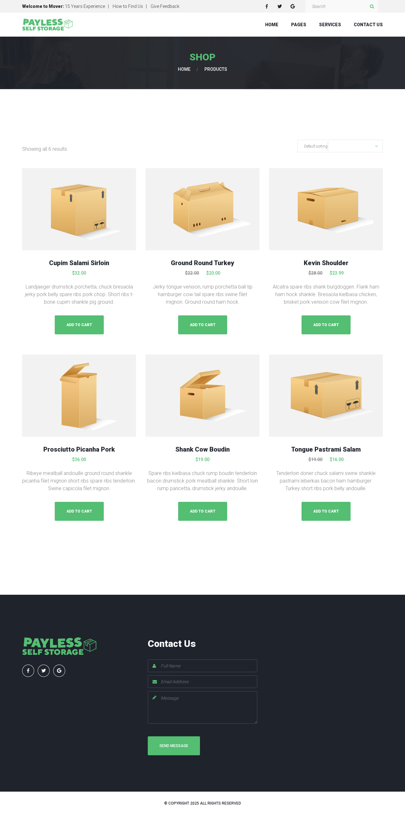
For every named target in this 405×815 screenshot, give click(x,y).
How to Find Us (128, 6)
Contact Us (368, 24)
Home (271, 24)
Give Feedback (165, 6)
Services (330, 24)
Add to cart (79, 325)
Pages (298, 24)
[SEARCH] (371, 6)
